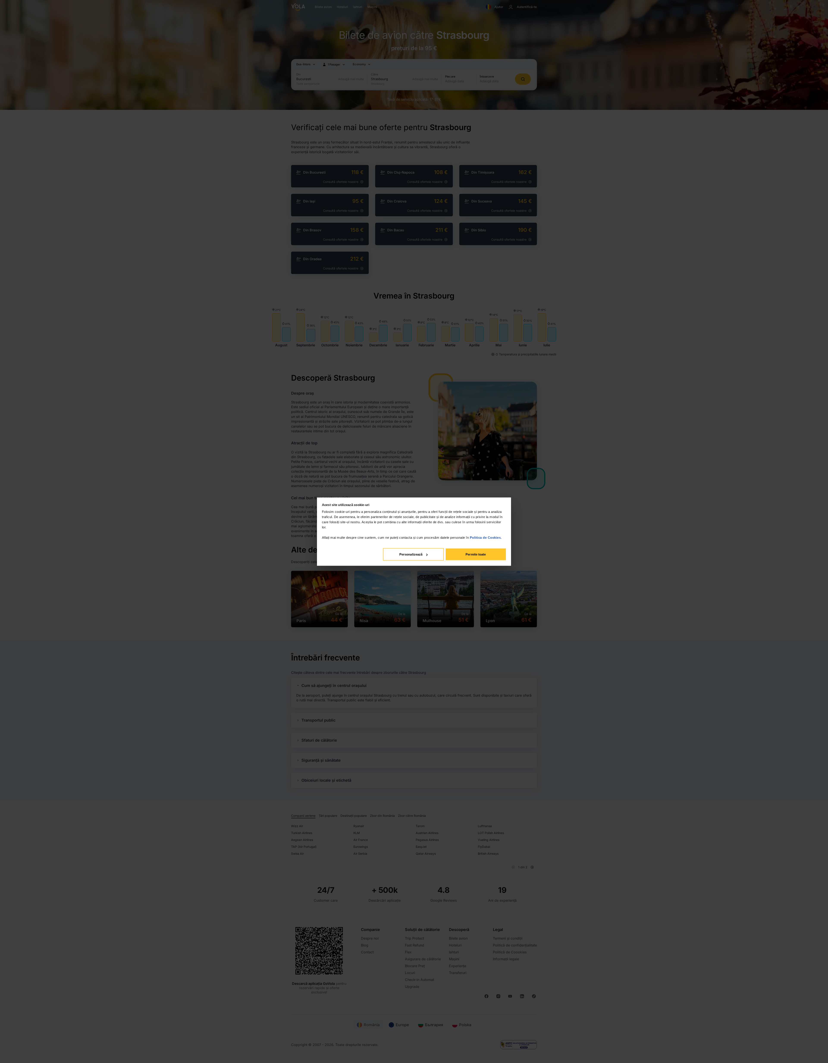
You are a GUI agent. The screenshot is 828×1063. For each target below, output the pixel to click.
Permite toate (476, 554)
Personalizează (410, 554)
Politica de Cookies (485, 537)
